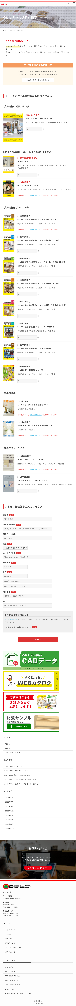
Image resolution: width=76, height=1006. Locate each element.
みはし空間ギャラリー (13, 984)
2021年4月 (9, 824)
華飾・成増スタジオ (12, 980)
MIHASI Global (11, 989)
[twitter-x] (37, 1001)
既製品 (7, 744)
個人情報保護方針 (11, 619)
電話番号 (6, 591)
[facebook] (34, 1001)
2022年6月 (9, 806)
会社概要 (8, 934)
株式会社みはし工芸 (12, 976)
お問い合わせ (10, 952)
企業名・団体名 (9, 524)
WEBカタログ (36, 195)
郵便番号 (6, 562)
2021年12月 (9, 811)
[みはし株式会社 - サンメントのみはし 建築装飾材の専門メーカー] (4, 3)
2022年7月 (9, 802)
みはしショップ (11, 971)
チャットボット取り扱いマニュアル (17, 771)
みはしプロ (9, 967)
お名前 (6, 515)
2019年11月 (9, 828)
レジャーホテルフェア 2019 (14, 766)
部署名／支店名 (9, 534)
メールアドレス (9, 553)
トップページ (10, 930)
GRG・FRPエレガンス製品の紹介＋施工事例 (20, 779)
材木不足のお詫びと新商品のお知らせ (18, 775)
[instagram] (39, 1001)
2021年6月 (9, 819)
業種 (5, 543)
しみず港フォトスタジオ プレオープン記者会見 (22, 784)
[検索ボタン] (69, 3)
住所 (5, 572)
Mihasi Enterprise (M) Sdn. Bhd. (18, 993)
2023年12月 (9, 797)
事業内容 (8, 938)
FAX (5, 601)
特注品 (7, 748)
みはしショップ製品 (12, 753)
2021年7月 (9, 815)
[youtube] (41, 1001)
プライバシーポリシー (13, 947)
